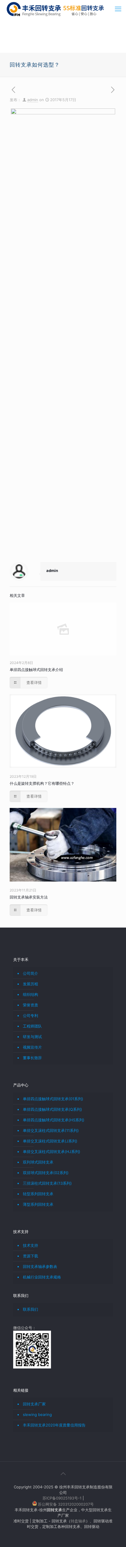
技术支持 (30, 1245)
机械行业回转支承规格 (42, 1277)
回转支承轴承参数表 (40, 1266)
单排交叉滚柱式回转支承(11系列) (51, 1130)
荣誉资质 (30, 1005)
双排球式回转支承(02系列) (46, 1172)
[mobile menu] (118, 9)
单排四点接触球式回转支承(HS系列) (53, 1120)
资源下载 (30, 1256)
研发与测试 (32, 1036)
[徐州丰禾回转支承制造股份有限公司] (55, 8)
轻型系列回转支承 (38, 1193)
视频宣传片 (32, 1047)
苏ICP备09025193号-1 (62, 1498)
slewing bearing (37, 1414)
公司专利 (30, 1015)
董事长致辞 (32, 1057)
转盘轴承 (78, 1521)
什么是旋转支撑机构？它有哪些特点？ (42, 783)
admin (32, 99)
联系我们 (30, 1309)
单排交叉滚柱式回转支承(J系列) (50, 1141)
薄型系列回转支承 (38, 1204)
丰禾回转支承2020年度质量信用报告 (54, 1425)
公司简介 (30, 973)
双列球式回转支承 (38, 1162)
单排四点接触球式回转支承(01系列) (53, 1098)
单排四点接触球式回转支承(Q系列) (52, 1109)
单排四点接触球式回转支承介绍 (36, 669)
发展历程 (30, 983)
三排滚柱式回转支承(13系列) (47, 1183)
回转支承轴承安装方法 (29, 897)
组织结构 (30, 994)
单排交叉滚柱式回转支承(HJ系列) (51, 1151)
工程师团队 (32, 1026)
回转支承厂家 (34, 1404)
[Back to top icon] (63, 1474)
